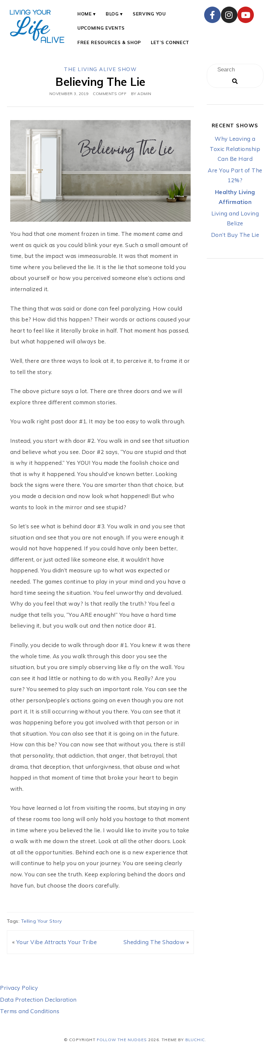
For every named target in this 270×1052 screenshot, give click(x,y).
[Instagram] (229, 15)
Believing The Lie (100, 81)
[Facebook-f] (212, 15)
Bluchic (195, 1039)
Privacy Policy (19, 987)
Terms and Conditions (29, 1011)
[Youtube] (245, 15)
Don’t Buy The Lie (235, 234)
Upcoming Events (101, 28)
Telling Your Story (41, 921)
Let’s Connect (170, 42)
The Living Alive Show (100, 69)
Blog (112, 13)
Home (84, 13)
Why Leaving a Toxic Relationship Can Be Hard (235, 148)
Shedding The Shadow (154, 942)
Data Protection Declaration (38, 999)
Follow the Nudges (122, 1039)
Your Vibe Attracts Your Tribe (56, 942)
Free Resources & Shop (109, 42)
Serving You (149, 13)
